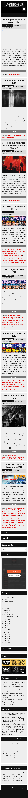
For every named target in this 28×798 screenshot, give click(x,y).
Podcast (6, 612)
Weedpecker (5, 527)
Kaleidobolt (18, 517)
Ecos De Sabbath (9, 601)
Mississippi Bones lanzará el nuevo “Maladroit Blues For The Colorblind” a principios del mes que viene (13, 688)
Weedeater (22, 526)
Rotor (16, 257)
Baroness (9, 319)
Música (6, 606)
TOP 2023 (7, 636)
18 (7, 755)
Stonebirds (14, 324)
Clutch (19, 251)
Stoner (4, 137)
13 (14, 753)
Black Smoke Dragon (8, 382)
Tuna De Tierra (21, 388)
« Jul (3, 761)
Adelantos (7, 714)
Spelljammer (21, 257)
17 (3, 755)
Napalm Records (13, 724)
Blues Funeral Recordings (9, 716)
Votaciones (7, 644)
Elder (23, 251)
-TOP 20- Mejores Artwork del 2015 (14, 271)
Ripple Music (9, 731)
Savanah (4, 324)
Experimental (5, 718)
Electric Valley (6, 253)
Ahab (21, 317)
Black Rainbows (12, 511)
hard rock (11, 719)
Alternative (12, 714)
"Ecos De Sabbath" (15, 713)
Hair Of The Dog (18, 382)
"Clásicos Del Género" (7, 713)
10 (3, 753)
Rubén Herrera (17, 25)
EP (20, 717)
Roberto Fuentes (19, 401)
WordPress (15, 788)
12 (10, 753)
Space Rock (5, 732)
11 (7, 753)
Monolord (4, 257)
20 (14, 755)
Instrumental (10, 517)
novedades (18, 135)
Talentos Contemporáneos (11, 616)
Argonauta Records (19, 714)
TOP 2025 (7, 640)
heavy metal (17, 718)
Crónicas (6, 599)
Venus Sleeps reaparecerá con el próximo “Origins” (14, 21)
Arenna (15, 251)
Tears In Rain (21, 520)
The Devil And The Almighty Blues (11, 258)
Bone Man (15, 319)
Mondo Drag (18, 255)
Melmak (12, 255)
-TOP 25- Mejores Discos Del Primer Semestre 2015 (14, 465)
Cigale (8, 513)
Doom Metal (11, 135)
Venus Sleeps (16, 74)
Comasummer (6, 320)
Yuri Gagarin (8, 264)
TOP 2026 (7, 642)
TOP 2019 (7, 629)
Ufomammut (19, 524)
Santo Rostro (5, 520)
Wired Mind (13, 389)
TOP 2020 (7, 631)
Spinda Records (12, 732)
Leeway (21, 788)
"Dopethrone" (11, 315)
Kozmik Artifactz (17, 721)
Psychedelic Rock (17, 729)
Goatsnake (9, 515)
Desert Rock (4, 717)
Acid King (10, 317)
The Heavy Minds (18, 386)
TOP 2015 (10, 260)
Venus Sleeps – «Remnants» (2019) (14, 81)
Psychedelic (21, 519)
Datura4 (12, 320)
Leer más (13, 71)
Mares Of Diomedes (7, 322)
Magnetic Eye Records (14, 723)
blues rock (17, 716)
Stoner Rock (13, 520)
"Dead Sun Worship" (13, 455)
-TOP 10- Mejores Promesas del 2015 (14, 334)
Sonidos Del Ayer (9, 614)
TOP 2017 (7, 627)
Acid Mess (16, 317)
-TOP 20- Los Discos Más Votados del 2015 (14, 207)
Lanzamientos (6, 255)
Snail (8, 324)
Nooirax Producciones (21, 724)
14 (17, 753)
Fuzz (11, 253)
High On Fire (15, 515)
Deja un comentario (8, 27)
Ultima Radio (16, 326)
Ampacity (9, 251)
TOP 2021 (7, 633)
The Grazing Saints (7, 386)
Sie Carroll (12, 459)
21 (17, 755)
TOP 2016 (7, 625)
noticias (10, 74)
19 (10, 755)
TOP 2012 (7, 618)
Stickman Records (20, 732)
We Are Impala (14, 526)
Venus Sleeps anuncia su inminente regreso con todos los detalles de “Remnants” (14, 145)
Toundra (16, 260)
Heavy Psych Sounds (13, 720)
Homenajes (7, 605)
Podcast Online (5, 727)
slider (23, 135)
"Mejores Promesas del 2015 (16, 381)
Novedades (7, 610)
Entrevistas (5, 457)
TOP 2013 (7, 620)
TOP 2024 (7, 638)
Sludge (21, 731)
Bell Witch (5, 511)
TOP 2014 (7, 621)
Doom (9, 717)
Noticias (6, 608)
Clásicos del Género (9, 597)
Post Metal (11, 728)
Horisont (15, 253)
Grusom (21, 320)
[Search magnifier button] (25, 549)
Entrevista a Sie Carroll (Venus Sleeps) (14, 396)
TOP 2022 (7, 634)
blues (3, 716)
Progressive (14, 519)
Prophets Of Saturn (19, 384)
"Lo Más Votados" (13, 250)
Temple (19, 324)
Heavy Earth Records (15, 457)
